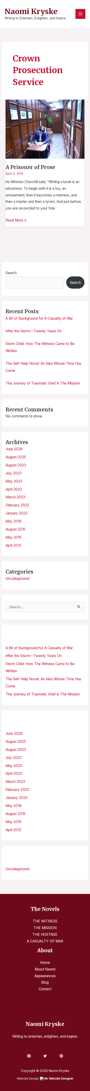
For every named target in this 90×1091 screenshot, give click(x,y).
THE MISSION (45, 928)
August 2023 (16, 465)
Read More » (16, 219)
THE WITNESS (45, 921)
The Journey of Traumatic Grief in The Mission (43, 383)
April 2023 (14, 489)
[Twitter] (45, 1056)
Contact (45, 989)
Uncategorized (17, 578)
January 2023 (16, 513)
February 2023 (17, 505)
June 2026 (14, 449)
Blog (45, 982)
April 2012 (13, 545)
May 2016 (13, 521)
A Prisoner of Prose (30, 167)
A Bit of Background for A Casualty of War (39, 318)
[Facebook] (29, 1056)
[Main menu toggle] (80, 14)
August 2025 (16, 457)
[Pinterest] (61, 1056)
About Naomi (45, 969)
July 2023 (13, 473)
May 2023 (14, 481)
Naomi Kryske (31, 11)
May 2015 (13, 537)
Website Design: (45, 1078)
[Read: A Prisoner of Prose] (45, 129)
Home (45, 962)
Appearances (45, 976)
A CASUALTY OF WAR (45, 941)
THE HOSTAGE (45, 934)
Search (11, 273)
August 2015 (15, 529)
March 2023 (15, 497)
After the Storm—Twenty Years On (34, 331)
